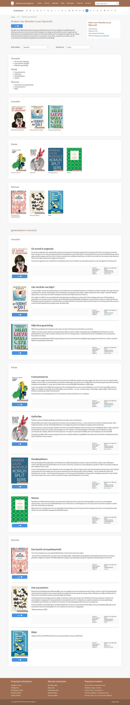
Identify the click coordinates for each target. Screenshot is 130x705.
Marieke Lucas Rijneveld (101, 35)
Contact (88, 3)
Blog (62, 3)
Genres (46, 3)
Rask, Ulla (51, 688)
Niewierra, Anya (90, 688)
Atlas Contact (107, 273)
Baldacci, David (16, 693)
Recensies (70, 3)
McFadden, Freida (17, 690)
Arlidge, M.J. (15, 688)
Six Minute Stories (108, 647)
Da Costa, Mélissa (90, 693)
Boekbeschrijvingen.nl (24, 3)
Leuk (18, 404)
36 (16, 26)
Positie (69, 47)
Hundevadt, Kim (53, 690)
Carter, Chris (89, 690)
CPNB (105, 622)
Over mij (80, 3)
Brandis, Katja (52, 685)
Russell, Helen (52, 693)
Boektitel (26, 47)
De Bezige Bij (107, 523)
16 (19, 276)
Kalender (55, 3)
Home (39, 3)
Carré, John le (89, 685)
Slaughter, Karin (16, 685)
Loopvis (106, 569)
